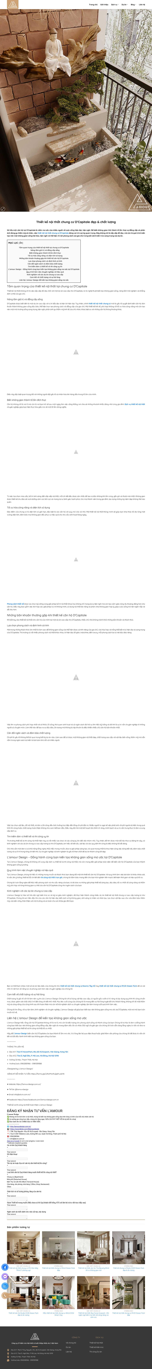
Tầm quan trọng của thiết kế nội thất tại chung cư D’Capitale (44, 247)
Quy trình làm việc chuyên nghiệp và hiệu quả (45, 272)
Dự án (124, 4)
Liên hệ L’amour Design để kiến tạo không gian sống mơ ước (44, 280)
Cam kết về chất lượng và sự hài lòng (45, 277)
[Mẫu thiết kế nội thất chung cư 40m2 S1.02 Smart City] (58, 1292)
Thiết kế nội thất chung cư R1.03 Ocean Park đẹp (128, 1314)
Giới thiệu (104, 4)
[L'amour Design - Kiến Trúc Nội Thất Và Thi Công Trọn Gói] (18, 4)
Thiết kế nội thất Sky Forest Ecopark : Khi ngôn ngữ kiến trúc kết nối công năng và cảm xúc (93, 1315)
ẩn (20, 243)
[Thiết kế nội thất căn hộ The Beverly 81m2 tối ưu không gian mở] (93, 1247)
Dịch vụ (114, 4)
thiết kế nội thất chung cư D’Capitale (53, 233)
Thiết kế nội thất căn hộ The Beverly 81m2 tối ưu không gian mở (93, 1269)
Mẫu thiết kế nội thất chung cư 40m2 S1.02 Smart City (58, 1314)
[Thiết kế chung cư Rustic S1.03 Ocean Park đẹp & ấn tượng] (128, 1247)
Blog (133, 4)
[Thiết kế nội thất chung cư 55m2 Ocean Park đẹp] (58, 1247)
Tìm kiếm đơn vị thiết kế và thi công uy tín (45, 266)
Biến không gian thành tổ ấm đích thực (45, 253)
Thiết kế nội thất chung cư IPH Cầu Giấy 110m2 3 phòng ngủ (23, 1269)
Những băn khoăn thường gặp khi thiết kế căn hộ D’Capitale (43, 258)
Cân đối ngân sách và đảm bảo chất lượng (45, 264)
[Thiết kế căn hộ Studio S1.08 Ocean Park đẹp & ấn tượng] (23, 1292)
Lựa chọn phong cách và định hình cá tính (45, 261)
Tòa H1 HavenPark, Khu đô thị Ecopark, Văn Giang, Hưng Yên (42, 1052)
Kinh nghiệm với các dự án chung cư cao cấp (45, 275)
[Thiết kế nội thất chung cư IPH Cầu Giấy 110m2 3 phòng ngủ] (23, 1247)
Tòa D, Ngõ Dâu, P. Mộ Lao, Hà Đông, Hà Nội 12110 (38, 1056)
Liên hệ (142, 4)
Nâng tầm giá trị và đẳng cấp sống (45, 250)
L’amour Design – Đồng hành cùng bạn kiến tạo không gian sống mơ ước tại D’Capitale (43, 269)
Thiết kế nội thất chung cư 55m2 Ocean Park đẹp (58, 1269)
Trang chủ (93, 4)
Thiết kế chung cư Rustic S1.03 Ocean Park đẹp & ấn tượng (128, 1269)
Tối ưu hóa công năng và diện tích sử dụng (45, 256)
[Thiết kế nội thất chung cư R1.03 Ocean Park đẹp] (128, 1292)
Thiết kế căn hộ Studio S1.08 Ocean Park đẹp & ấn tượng (23, 1314)
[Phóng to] (3, 209)
